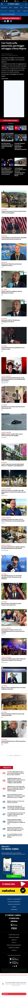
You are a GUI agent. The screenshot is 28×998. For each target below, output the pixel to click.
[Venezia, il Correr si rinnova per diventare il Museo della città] (14, 394)
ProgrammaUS (4, 7)
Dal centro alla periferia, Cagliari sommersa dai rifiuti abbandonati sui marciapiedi (13, 547)
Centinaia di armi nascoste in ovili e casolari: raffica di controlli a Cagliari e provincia (16, 814)
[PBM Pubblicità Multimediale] (14, 928)
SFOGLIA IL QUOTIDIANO (7, 14)
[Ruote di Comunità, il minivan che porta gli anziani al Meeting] (14, 701)
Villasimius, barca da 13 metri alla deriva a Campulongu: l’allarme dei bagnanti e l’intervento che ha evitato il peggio (16, 788)
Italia (21, 7)
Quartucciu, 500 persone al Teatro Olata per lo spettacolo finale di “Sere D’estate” (13, 659)
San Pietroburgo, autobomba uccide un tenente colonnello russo (7, 146)
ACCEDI (25, 1)
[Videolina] (14, 884)
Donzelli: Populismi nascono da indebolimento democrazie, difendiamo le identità (20, 146)
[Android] (14, 962)
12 (18, 755)
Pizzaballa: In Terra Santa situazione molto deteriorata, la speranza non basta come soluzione (7, 171)
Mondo (25, 7)
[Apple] (14, 958)
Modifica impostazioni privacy (14, 945)
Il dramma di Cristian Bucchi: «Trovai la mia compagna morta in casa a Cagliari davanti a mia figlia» (16, 808)
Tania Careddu (4, 78)
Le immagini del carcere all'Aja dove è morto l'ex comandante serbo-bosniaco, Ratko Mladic (20, 171)
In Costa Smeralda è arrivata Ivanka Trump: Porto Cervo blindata (14, 835)
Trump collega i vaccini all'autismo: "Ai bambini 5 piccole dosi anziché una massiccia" (13, 238)
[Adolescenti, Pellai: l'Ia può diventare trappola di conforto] (14, 251)
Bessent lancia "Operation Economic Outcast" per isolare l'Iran (11, 604)
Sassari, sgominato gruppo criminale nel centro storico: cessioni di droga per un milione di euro (16, 821)
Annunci (14, 906)
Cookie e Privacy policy (14, 934)
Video (10, 7)
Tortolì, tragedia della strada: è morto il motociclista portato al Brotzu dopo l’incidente (15, 773)
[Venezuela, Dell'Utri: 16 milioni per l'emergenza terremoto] (14, 308)
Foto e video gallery (10, 120)
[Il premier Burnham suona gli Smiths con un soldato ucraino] (14, 335)
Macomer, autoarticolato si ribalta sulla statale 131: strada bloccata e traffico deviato (15, 829)
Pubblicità (14, 939)
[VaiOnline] (14, 925)
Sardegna (16, 7)
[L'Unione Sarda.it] (14, 4)
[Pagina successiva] (7, 755)
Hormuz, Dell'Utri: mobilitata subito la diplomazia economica (11, 292)
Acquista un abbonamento (14, 901)
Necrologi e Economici (14, 937)
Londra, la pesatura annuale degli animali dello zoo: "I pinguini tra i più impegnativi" (12, 464)
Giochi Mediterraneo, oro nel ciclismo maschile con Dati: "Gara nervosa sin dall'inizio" (11, 577)
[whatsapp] (6, 1)
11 (16, 755)
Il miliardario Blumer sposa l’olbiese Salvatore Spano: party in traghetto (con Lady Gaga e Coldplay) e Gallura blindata (16, 780)
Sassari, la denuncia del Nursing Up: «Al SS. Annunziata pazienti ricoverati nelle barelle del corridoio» (13, 379)
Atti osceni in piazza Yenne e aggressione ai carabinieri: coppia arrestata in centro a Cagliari (16, 796)
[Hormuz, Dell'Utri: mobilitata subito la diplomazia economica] (14, 279)
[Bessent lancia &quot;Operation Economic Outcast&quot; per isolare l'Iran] (14, 591)
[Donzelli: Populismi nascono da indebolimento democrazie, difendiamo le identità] (20, 137)
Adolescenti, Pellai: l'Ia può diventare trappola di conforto (11, 264)
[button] (2, 21)
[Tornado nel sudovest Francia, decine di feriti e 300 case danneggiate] (14, 199)
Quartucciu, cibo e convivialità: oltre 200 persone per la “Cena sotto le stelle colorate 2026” (13, 492)
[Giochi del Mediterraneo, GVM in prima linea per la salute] (14, 729)
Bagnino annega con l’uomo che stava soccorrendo (15, 801)
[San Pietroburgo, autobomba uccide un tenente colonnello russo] (7, 137)
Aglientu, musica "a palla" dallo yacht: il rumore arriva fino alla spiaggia (12, 434)
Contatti (14, 942)
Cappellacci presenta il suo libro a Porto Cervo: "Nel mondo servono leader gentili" (13, 520)
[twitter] (2, 1)
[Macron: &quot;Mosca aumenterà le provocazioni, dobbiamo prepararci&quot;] (14, 675)
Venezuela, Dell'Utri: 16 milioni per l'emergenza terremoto (10, 320)
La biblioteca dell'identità (14, 904)
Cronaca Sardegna (10, 18)
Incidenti (19, 10)
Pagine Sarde (14, 909)
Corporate (14, 950)
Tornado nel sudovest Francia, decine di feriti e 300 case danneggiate (13, 212)
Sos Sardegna (12, 10)
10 (15, 755)
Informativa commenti (14, 947)
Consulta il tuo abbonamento (14, 899)
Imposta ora (6, 993)
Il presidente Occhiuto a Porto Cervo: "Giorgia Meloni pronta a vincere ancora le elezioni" (12, 631)
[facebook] (4, 1)
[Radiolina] (14, 890)
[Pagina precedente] (20, 755)
